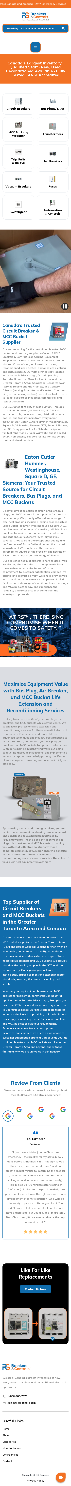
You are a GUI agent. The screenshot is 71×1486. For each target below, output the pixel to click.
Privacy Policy (35, 1480)
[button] (35, 47)
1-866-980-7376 (17, 1396)
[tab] (8, 1116)
